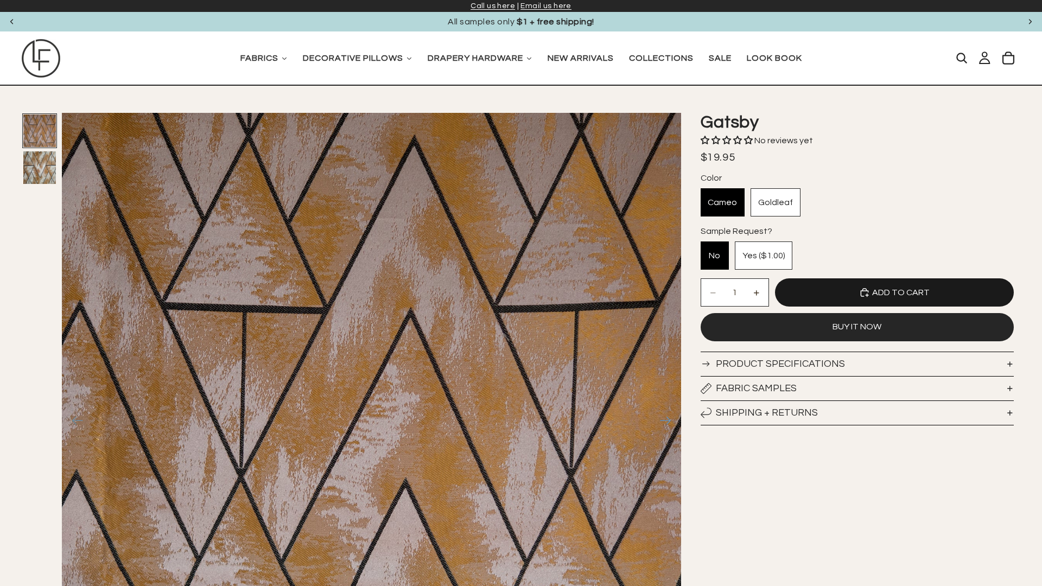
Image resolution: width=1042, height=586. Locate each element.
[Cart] (1008, 58)
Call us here (493, 6)
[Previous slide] (12, 22)
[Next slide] (1030, 22)
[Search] (962, 58)
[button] (727, 140)
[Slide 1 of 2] (39, 130)
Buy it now (857, 326)
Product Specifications (780, 364)
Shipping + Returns (767, 412)
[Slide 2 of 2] (39, 167)
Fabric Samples (756, 388)
